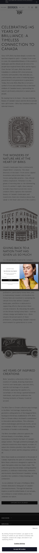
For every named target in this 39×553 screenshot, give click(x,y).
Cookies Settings (19, 543)
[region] (19, 539)
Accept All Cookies (20, 549)
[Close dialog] (37, 264)
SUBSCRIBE (10, 280)
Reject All (35, 528)
